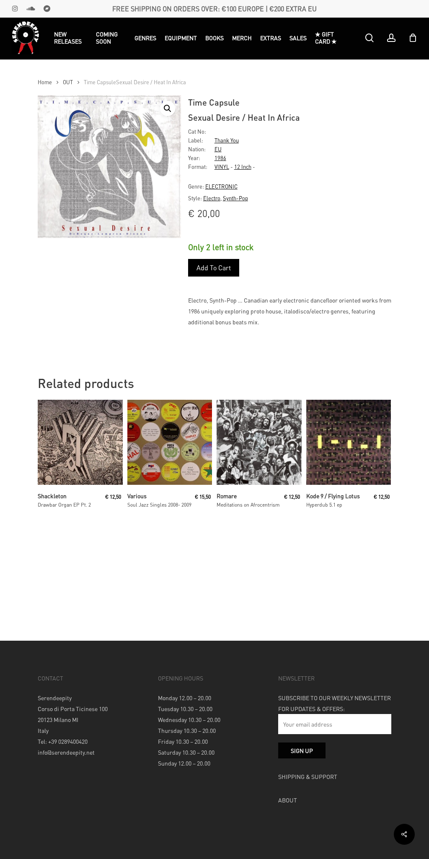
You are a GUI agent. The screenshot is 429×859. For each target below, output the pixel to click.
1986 (220, 157)
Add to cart (213, 267)
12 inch (242, 166)
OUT (68, 82)
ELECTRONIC (221, 186)
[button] (167, 108)
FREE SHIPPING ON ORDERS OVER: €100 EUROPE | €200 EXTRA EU (214, 8)
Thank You (226, 140)
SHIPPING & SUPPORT (307, 776)
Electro (211, 198)
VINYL (221, 166)
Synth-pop (235, 198)
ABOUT (287, 800)
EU (218, 149)
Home (45, 82)
